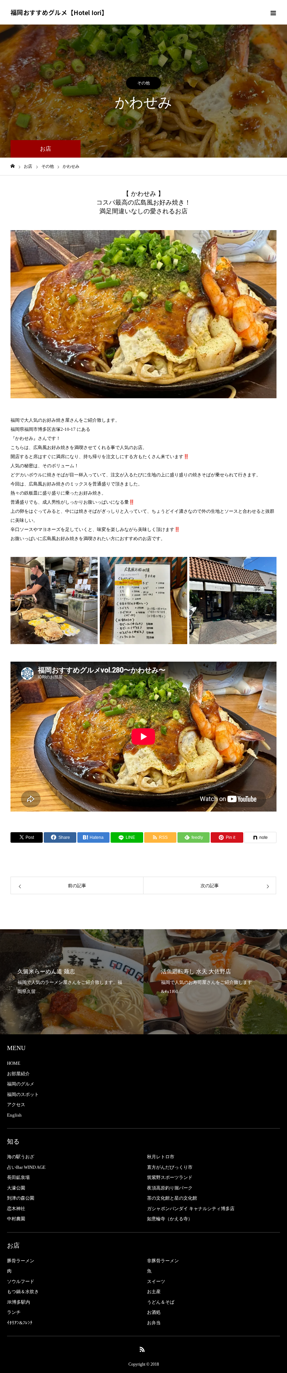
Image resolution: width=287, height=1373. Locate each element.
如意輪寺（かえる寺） (169, 1218)
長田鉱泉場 (18, 1177)
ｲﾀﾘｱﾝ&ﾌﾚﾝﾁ (20, 1322)
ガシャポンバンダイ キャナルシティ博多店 (190, 1208)
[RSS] (142, 1349)
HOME (13, 1063)
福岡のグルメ (20, 1083)
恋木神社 (16, 1208)
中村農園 (16, 1218)
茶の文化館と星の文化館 (172, 1198)
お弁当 (154, 1322)
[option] (143, 314)
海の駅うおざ (20, 1156)
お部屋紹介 (18, 1073)
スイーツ (156, 1281)
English (14, 1115)
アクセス (16, 1104)
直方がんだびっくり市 (169, 1167)
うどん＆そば (160, 1302)
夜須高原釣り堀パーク (169, 1188)
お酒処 (154, 1312)
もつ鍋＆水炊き (23, 1291)
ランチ (14, 1312)
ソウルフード (20, 1281)
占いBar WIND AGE (26, 1167)
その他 (143, 83)
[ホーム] (12, 166)
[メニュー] (273, 12)
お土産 (154, 1291)
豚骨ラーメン (20, 1260)
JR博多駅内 (18, 1302)
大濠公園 (16, 1188)
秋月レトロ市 (160, 1156)
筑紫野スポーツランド (169, 1177)
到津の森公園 (20, 1198)
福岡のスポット (23, 1094)
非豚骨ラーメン (163, 1260)
